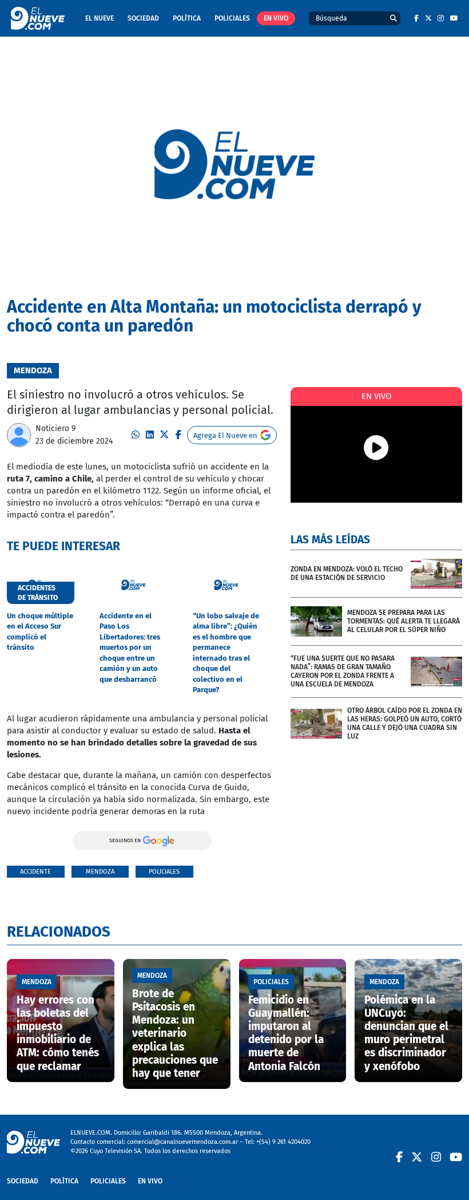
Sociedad (143, 18)
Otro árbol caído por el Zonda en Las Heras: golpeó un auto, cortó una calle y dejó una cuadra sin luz (404, 723)
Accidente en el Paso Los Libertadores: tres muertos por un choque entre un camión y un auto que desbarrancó (130, 647)
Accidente (35, 871)
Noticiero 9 (55, 428)
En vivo (276, 18)
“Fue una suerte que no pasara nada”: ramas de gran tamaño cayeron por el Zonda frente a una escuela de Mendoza (343, 671)
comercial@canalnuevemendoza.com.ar (182, 1142)
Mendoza (100, 871)
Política (187, 18)
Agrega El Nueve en (225, 435)
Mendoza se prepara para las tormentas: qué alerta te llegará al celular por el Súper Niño (403, 621)
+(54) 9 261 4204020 (283, 1142)
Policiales (232, 18)
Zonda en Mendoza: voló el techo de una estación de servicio (347, 573)
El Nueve (99, 18)
